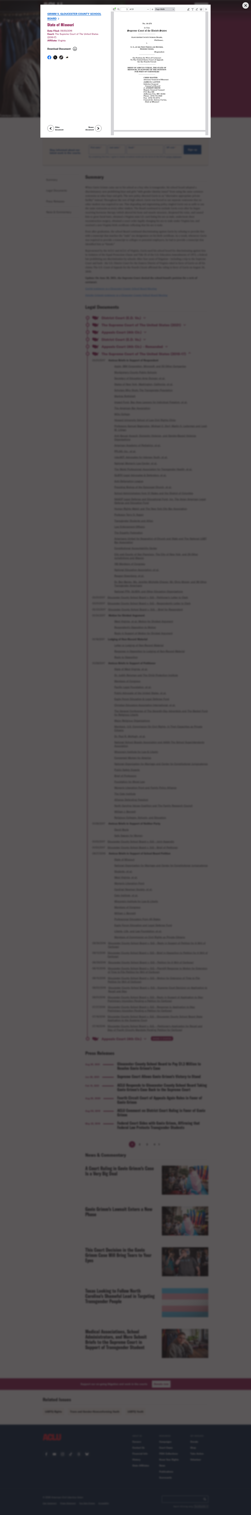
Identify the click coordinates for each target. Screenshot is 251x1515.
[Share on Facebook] (49, 58)
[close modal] (245, 5)
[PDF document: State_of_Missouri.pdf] (159, 71)
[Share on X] (55, 58)
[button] (61, 57)
